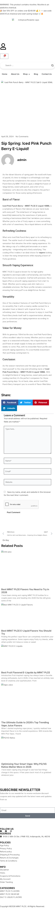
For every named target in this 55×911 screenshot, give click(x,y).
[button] (9, 402)
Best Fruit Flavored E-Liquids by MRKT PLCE (25, 672)
